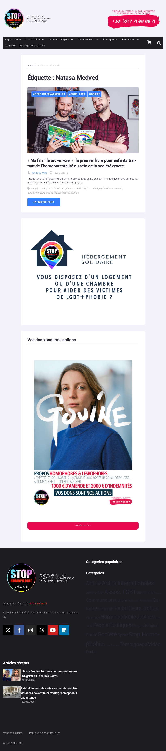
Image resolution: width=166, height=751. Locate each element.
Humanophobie (118, 617)
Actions (93, 583)
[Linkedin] (64, 630)
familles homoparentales (40, 192)
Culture (121, 600)
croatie (42, 188)
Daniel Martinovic (56, 188)
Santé (91, 634)
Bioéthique (146, 592)
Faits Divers (128, 608)
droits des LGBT (74, 188)
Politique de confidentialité (44, 733)
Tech (107, 645)
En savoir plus (43, 202)
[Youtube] (53, 630)
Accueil (31, 65)
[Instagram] (31, 630)
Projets (138, 626)
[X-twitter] (8, 630)
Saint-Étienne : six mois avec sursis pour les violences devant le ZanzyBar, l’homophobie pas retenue (49, 693)
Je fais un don (83, 525)
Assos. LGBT (77, 94)
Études (91, 652)
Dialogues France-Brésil (140, 600)
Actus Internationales (49, 94)
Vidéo (154, 644)
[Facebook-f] (19, 630)
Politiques (121, 625)
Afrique (91, 593)
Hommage (93, 617)
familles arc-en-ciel (112, 188)
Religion (151, 625)
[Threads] (42, 630)
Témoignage (133, 644)
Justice (145, 617)
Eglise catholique (93, 188)
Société (94, 94)
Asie (101, 593)
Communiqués (100, 600)
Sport (123, 635)
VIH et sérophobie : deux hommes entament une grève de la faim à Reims (49, 674)
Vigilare (75, 192)
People (100, 625)
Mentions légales (12, 733)
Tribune (115, 645)
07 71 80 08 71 (38, 603)
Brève (158, 593)
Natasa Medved (62, 192)
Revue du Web (39, 172)
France (150, 608)
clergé (34, 188)
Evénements (104, 609)
